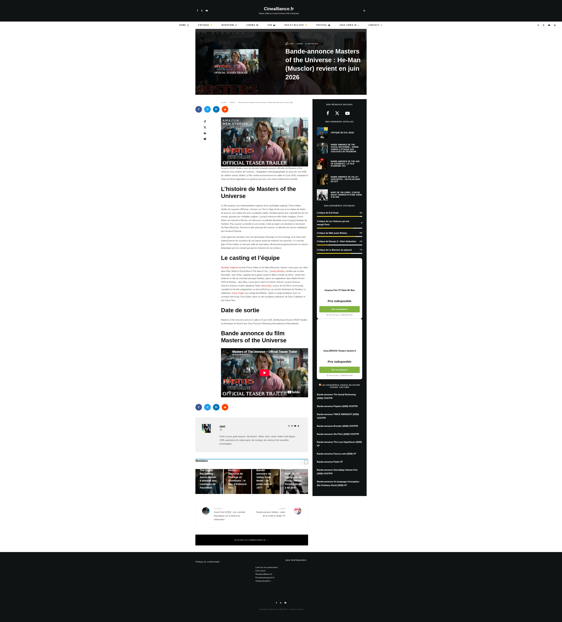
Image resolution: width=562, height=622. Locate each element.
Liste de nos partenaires (266, 567)
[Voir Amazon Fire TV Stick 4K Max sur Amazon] (339, 273)
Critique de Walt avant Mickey (332, 233)
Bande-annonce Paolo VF (330, 462)
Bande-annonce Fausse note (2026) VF (336, 453)
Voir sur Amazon (339, 309)
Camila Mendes (277, 271)
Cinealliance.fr (279, 9)
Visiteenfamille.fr (263, 581)
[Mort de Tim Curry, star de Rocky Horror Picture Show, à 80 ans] (294, 481)
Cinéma (300, 44)
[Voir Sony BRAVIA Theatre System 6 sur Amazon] (339, 334)
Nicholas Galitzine (229, 267)
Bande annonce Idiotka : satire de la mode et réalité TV (270, 512)
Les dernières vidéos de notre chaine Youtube (341, 386)
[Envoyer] (225, 109)
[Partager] (198, 109)
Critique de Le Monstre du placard (334, 250)
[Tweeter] (207, 109)
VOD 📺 (272, 25)
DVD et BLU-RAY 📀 (296, 25)
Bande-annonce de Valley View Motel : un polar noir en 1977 (345, 179)
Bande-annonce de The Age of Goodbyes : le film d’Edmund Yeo (345, 163)
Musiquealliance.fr (263, 574)
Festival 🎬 (323, 25)
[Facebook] (197, 11)
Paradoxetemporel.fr (264, 577)
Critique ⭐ (205, 25)
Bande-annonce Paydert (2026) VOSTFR (337, 406)
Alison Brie (266, 285)
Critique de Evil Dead (342, 133)
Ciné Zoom (260, 570)
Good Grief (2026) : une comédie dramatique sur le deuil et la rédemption (229, 514)
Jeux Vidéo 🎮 (348, 25)
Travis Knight (238, 293)
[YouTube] (206, 11)
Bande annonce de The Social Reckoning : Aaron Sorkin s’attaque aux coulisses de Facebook (344, 148)
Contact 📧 (376, 25)
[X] (201, 11)
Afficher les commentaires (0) (250, 540)
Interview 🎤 (229, 25)
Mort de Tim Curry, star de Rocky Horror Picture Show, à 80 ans (346, 194)
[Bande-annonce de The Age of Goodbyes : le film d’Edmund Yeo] (238, 481)
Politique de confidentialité (207, 562)
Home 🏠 (184, 25)
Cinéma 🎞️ (252, 25)
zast (292, 44)
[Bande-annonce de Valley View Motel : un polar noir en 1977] (266, 481)
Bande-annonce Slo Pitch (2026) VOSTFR (338, 434)
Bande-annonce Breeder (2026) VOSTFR (337, 426)
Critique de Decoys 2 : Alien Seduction (336, 241)
